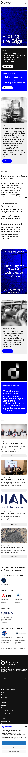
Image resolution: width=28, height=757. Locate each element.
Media (3, 707)
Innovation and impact (8, 689)
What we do (5, 687)
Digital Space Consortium (9, 723)
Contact (3, 705)
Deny (14, 747)
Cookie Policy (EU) (7, 710)
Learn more (7, 66)
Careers (3, 702)
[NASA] (7, 633)
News (3, 695)
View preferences (14, 751)
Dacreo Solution (6, 721)
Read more (7, 88)
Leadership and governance (9, 700)
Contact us (7, 351)
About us (7, 161)
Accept (14, 743)
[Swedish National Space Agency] (21, 633)
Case (2, 692)
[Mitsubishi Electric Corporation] (7, 595)
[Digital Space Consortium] (7, 580)
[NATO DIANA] (7, 613)
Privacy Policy (5, 713)
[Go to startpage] (6, 2)
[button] (25, 726)
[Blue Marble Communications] (21, 595)
